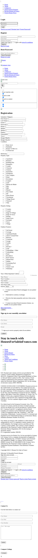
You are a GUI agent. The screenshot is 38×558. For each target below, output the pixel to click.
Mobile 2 (3, 130)
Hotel (8, 177)
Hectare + (9, 246)
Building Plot (10, 162)
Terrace (8, 265)
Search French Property (11, 9)
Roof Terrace (10, 257)
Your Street (4, 281)
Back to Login (5, 46)
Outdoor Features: (6, 227)
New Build (9, 192)
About (6, 6)
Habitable (9, 147)
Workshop (9, 268)
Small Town (9, 218)
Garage (8, 241)
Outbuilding (9, 252)
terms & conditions (27, 42)
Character (9, 168)
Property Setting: (6, 206)
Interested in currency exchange (15, 295)
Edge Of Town (10, 214)
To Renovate (10, 150)
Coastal (8, 166)
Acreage (8, 232)
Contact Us (7, 8)
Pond (7, 254)
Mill (7, 188)
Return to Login (5, 57)
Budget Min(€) (5, 138)
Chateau (8, 170)
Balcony (8, 237)
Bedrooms (4, 154)
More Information (6, 308)
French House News (10, 13)
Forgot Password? (25, 29)
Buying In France (9, 354)
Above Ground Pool (12, 235)
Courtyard (9, 239)
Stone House (10, 195)
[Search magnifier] (2, 85)
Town (2, 136)
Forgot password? (14, 479)
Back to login (24, 479)
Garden (8, 243)
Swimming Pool (11, 263)
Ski (7, 193)
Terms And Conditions (11, 359)
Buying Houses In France (11, 11)
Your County (4, 282)
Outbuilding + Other (12, 250)
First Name (4, 119)
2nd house (9, 230)
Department (4, 134)
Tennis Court (10, 267)
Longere (8, 181)
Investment (9, 179)
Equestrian (9, 171)
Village (8, 224)
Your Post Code (5, 284)
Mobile (3, 128)
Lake (7, 182)
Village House (10, 199)
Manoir (8, 190)
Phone (3, 126)
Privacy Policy (8, 361)
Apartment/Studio (11, 234)
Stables (8, 261)
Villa (7, 203)
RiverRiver (9, 256)
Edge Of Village (11, 213)
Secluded (9, 220)
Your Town (4, 277)
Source (3, 286)
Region (3, 132)
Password (4, 124)
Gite (7, 245)
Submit (3, 309)
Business (8, 160)
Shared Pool (9, 259)
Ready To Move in (11, 148)
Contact (6, 357)
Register (3, 44)
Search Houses (8, 353)
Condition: (4, 142)
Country (8, 209)
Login (2, 27)
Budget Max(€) (5, 140)
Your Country (5, 279)
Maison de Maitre (11, 184)
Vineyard (9, 201)
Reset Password (5, 55)
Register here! (5, 479)
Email (3, 122)
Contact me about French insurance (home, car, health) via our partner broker (19, 303)
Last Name (4, 120)
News (6, 356)
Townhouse (9, 197)
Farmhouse (9, 173)
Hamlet (8, 216)
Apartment (9, 159)
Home (6, 4)
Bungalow (9, 164)
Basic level (9, 145)
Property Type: (5, 155)
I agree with (24, 42)
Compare (3, 553)
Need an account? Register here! (10, 29)
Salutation (4, 117)
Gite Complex (10, 175)
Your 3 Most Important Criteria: (10, 274)
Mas (7, 186)
